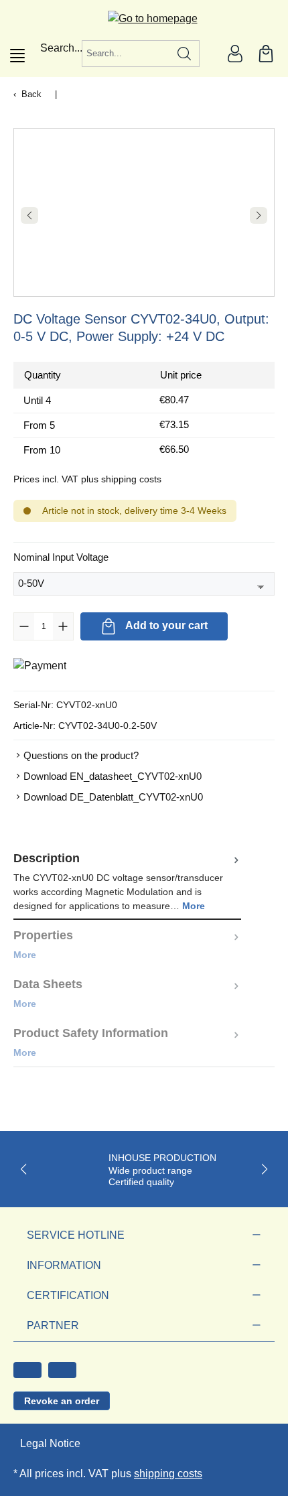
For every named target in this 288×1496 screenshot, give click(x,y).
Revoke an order (61, 1401)
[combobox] (126, 53)
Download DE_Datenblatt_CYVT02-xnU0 (113, 797)
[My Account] (235, 53)
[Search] (184, 53)
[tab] (127, 881)
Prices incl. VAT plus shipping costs (87, 479)
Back (31, 94)
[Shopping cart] (266, 53)
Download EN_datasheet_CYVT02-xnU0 (112, 776)
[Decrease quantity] (24, 626)
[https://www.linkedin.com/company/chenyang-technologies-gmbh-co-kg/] (62, 1370)
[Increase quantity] (63, 626)
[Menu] (17, 55)
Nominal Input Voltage (61, 557)
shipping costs (168, 1473)
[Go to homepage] (144, 18)
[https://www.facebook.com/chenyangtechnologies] (27, 1370)
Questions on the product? (81, 755)
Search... (61, 48)
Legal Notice (50, 1443)
